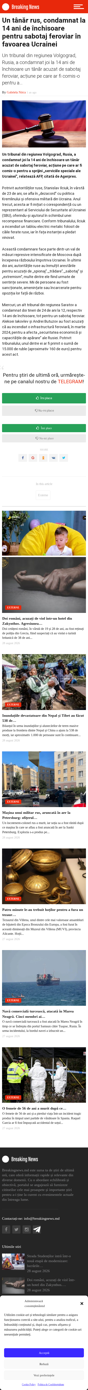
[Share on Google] (33, 458)
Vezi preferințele (44, 1375)
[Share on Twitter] (63, 458)
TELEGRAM (70, 381)
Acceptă (44, 1353)
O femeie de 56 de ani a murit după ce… (34, 1108)
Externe (43, 495)
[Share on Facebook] (22, 458)
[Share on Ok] (43, 458)
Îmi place (46, 398)
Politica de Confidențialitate (51, 1384)
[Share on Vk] (53, 458)
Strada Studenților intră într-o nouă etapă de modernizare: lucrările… (49, 1261)
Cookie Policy (29, 1384)
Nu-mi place (46, 410)
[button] (82, 1303)
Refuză (44, 1364)
